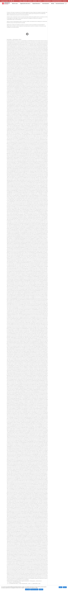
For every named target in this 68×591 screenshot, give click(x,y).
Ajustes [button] (60, 587)
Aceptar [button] (65, 587)
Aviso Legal (27, 589)
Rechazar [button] (41, 589)
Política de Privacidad (34, 589)
